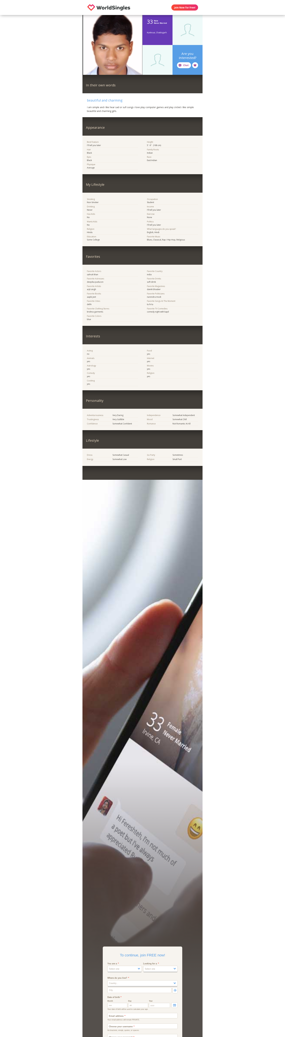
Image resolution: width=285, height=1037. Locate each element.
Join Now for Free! (184, 7)
